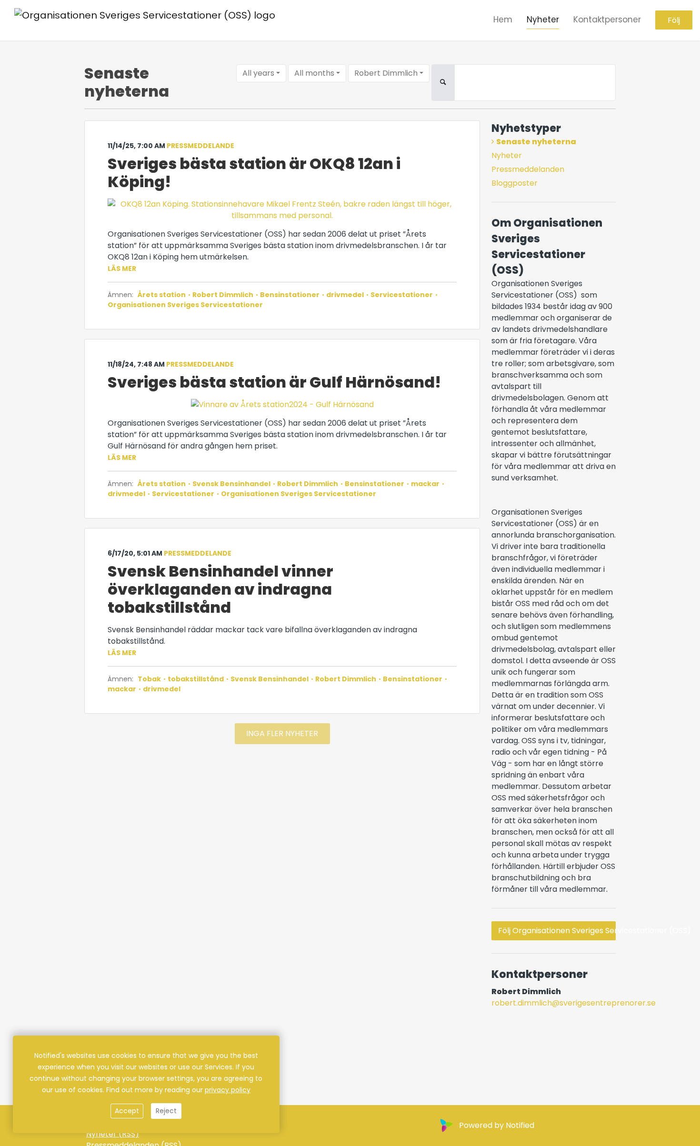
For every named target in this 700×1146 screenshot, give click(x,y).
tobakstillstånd (195, 679)
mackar (425, 483)
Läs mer (122, 268)
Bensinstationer (290, 294)
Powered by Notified (496, 1125)
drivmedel (345, 294)
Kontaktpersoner (607, 19)
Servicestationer (401, 294)
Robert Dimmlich (386, 73)
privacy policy (227, 1090)
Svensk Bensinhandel (231, 483)
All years (258, 73)
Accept (127, 1111)
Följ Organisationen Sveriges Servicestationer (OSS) (557, 930)
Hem (502, 19)
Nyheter (543, 19)
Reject (166, 1111)
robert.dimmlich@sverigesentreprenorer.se (573, 1002)
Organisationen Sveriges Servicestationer (185, 304)
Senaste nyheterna (536, 141)
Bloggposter (514, 183)
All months (314, 73)
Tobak (150, 679)
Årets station (162, 294)
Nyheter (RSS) (112, 1133)
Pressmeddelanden (527, 169)
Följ (674, 20)
